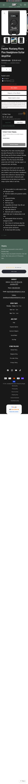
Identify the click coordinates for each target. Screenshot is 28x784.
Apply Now (8, 122)
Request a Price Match (14, 93)
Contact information (15, 397)
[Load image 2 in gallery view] (21, 40)
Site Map (14, 339)
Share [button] (5, 235)
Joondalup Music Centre (12, 383)
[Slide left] (1, 40)
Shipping (8, 62)
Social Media (14, 335)
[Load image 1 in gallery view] (7, 40)
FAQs (14, 322)
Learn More (20, 122)
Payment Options (14, 327)
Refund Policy (14, 350)
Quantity (3, 66)
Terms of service (14, 391)
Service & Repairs (14, 331)
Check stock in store (14, 98)
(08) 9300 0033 (16, 288)
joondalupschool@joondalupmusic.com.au (14, 297)
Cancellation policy (15, 400)
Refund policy (15, 385)
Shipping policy (15, 394)
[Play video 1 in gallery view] (14, 40)
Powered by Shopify (21, 383)
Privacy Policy (14, 362)
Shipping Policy (14, 354)
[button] (4, 5)
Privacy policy (15, 388)
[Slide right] (26, 40)
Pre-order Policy (14, 358)
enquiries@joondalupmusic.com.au (16, 291)
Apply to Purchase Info (9, 126)
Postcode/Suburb (6, 138)
